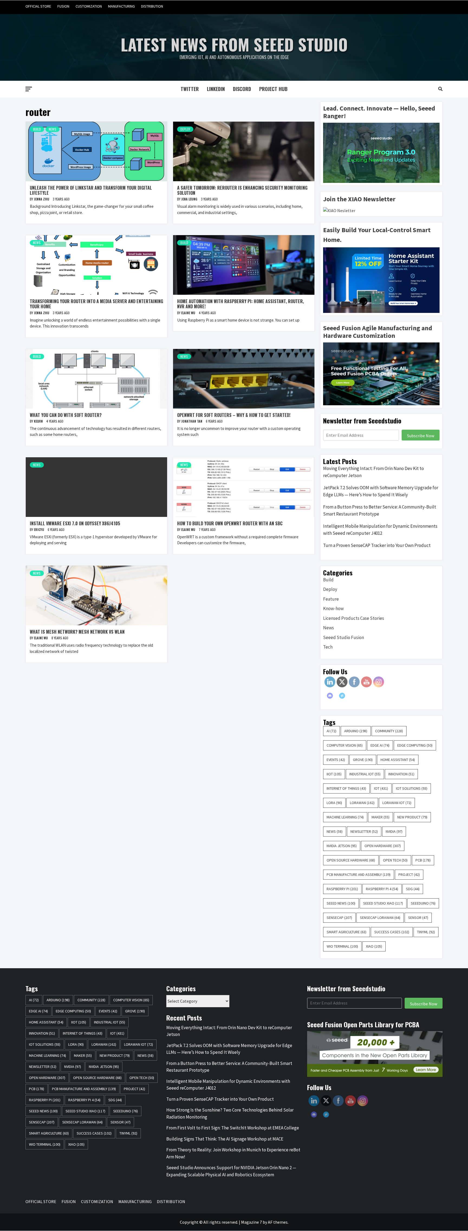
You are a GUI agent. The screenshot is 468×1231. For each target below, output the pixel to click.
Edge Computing (415, 745)
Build (37, 129)
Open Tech (395, 860)
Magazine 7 (251, 1222)
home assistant (398, 759)
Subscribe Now (420, 435)
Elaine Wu (188, 312)
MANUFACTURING (121, 6)
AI (331, 730)
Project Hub (273, 88)
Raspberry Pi (342, 888)
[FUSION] (407, 6)
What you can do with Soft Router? (66, 415)
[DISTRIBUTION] (438, 6)
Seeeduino (423, 903)
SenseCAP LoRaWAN (380, 917)
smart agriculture (346, 931)
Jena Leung (189, 199)
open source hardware (351, 860)
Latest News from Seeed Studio (234, 44)
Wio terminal (342, 946)
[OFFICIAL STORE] (396, 6)
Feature (331, 599)
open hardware (383, 845)
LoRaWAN (362, 802)
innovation (401, 774)
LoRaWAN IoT (396, 802)
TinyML (426, 931)
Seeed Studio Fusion (343, 637)
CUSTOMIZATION (89, 6)
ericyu (39, 529)
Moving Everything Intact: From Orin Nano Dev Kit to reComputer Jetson (373, 471)
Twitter (190, 88)
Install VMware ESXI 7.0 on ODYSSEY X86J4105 (75, 523)
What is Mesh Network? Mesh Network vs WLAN (77, 632)
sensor (418, 917)
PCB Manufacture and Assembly (359, 874)
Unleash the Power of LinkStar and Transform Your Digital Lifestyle (91, 190)
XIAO (374, 946)
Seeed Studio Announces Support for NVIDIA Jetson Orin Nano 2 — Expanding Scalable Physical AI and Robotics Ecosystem (231, 1171)
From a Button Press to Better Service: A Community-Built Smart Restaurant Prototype (379, 510)
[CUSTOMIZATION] (417, 6)
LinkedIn (216, 88)
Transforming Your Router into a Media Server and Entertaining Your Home (96, 304)
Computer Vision (345, 745)
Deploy (185, 129)
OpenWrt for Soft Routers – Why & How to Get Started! (233, 415)
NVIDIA (394, 831)
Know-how (333, 608)
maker (380, 817)
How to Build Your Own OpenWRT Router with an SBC (229, 523)
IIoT (334, 774)
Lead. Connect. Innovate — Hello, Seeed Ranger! (379, 112)
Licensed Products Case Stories (353, 618)
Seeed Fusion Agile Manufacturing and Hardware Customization (377, 332)
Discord (242, 88)
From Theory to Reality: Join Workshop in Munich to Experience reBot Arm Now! (233, 1153)
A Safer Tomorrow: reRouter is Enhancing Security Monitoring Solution (242, 190)
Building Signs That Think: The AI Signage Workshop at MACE (224, 1139)
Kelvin (39, 421)
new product (412, 817)
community (389, 730)
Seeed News (341, 903)
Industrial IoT (365, 774)
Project (409, 874)
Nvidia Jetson (342, 845)
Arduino (355, 730)
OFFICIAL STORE (38, 6)
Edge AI (379, 745)
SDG (413, 888)
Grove (363, 759)
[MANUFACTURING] (427, 6)
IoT (381, 788)
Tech (328, 647)
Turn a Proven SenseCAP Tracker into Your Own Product (377, 545)
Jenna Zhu (42, 199)
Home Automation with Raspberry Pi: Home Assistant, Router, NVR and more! (240, 304)
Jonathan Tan (192, 421)
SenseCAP (339, 917)
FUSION (63, 6)
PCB (423, 860)
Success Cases (391, 931)
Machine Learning (345, 817)
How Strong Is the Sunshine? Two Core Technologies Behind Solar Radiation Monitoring (230, 1113)
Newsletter (364, 831)
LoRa (334, 802)
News (52, 129)
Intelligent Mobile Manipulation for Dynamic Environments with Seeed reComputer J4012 (380, 529)
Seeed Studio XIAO (383, 903)
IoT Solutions (411, 788)
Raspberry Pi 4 (382, 888)
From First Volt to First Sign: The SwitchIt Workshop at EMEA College (232, 1128)
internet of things (346, 788)
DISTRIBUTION (152, 6)
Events (336, 759)
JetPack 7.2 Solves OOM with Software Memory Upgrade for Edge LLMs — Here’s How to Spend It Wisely (380, 491)
